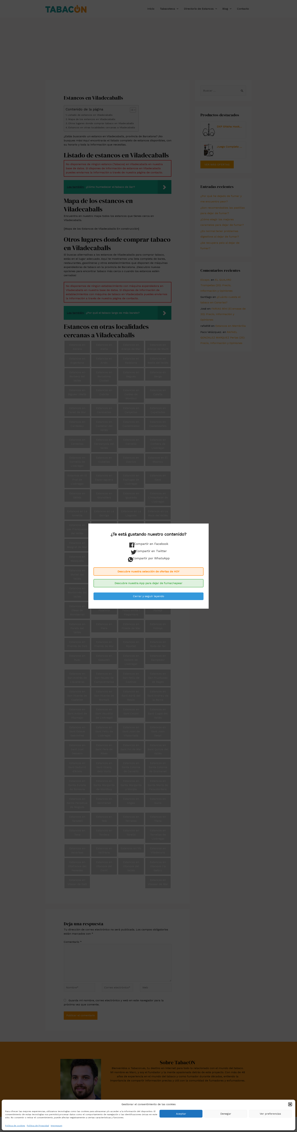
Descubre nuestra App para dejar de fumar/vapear (148, 583)
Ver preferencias (270, 1113)
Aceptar (181, 1113)
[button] (290, 1104)
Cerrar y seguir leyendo (148, 596)
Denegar (225, 1113)
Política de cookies (15, 1125)
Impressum (56, 1125)
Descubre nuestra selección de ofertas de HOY (148, 571)
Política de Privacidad (38, 1125)
